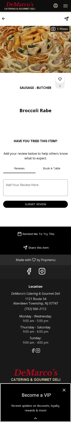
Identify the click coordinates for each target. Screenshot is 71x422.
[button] (4, 18)
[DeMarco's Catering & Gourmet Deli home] (21, 6)
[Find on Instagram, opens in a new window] (42, 272)
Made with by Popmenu (29, 259)
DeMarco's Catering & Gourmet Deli (35, 375)
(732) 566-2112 (35, 309)
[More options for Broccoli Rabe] (60, 79)
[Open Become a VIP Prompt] (35, 418)
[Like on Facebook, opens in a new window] (29, 272)
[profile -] (55, 5)
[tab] (19, 168)
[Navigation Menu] (65, 6)
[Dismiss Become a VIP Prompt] (64, 390)
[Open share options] (66, 19)
